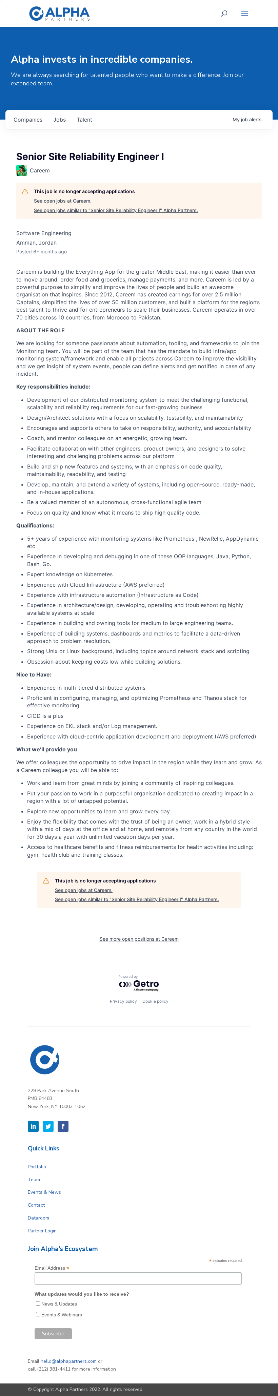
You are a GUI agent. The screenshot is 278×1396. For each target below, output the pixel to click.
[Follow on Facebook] (63, 1126)
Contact (36, 1205)
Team (34, 1179)
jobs (59, 119)
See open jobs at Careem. (63, 201)
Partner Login (42, 1231)
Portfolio (37, 1167)
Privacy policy (123, 1001)
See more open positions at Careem (139, 939)
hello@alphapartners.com (69, 1361)
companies (28, 119)
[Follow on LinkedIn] (33, 1126)
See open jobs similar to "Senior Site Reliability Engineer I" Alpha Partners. (116, 210)
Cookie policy (155, 1001)
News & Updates (59, 1304)
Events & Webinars (61, 1314)
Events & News (44, 1192)
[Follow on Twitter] (48, 1126)
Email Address (52, 1268)
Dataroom (38, 1218)
